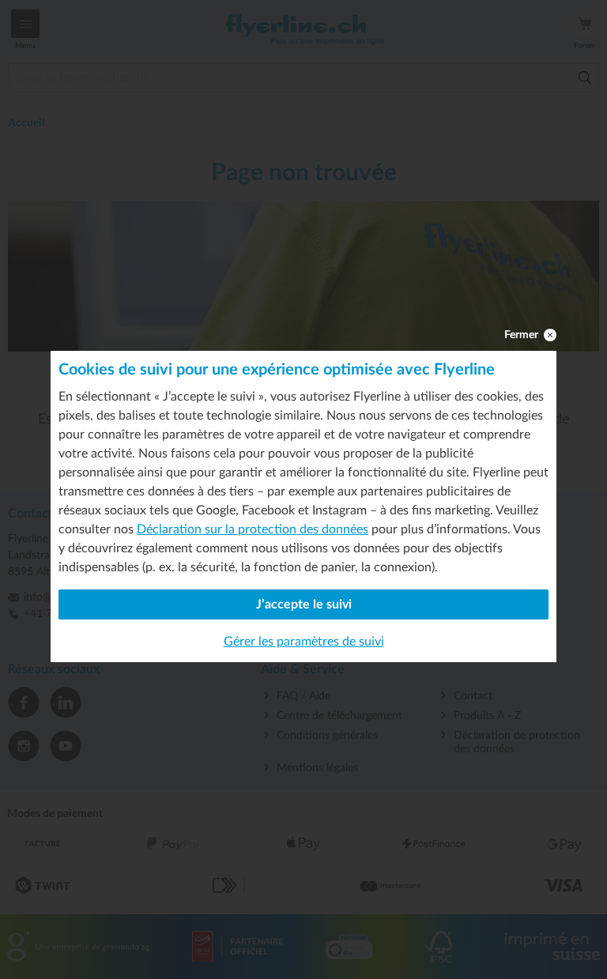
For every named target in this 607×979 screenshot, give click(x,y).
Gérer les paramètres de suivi (304, 641)
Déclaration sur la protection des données (252, 529)
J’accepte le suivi (304, 604)
